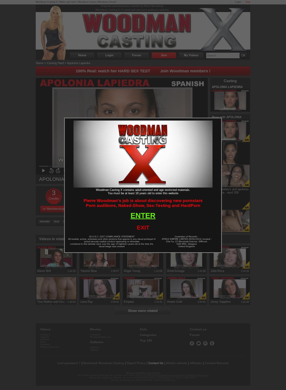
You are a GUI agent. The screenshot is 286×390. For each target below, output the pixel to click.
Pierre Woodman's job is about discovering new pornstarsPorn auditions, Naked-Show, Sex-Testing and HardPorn (143, 203)
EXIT (143, 227)
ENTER (143, 215)
